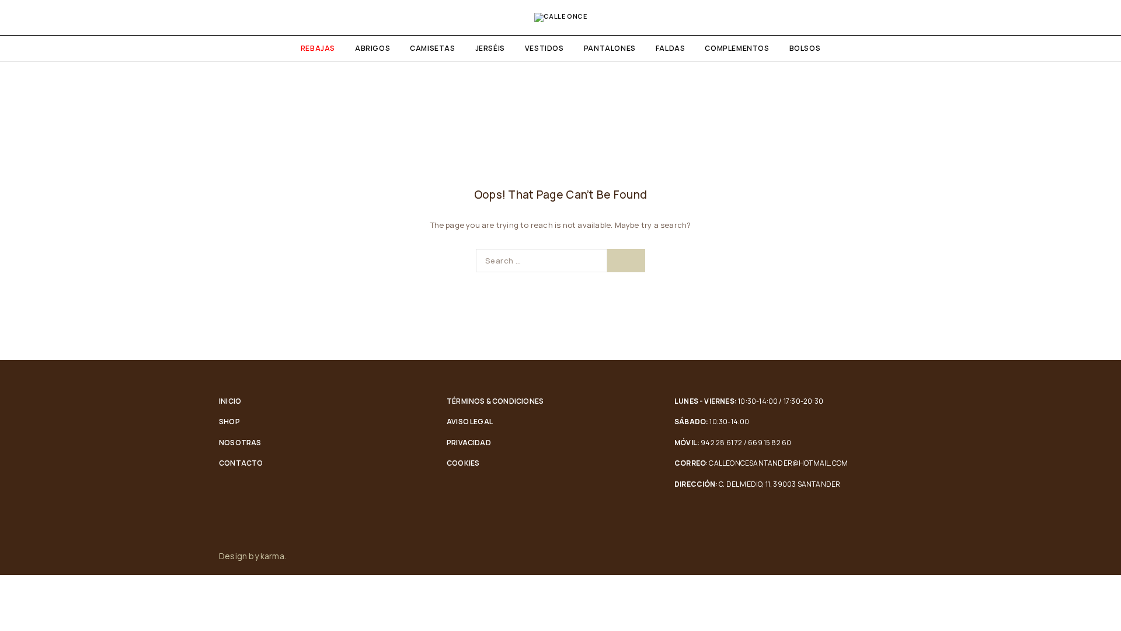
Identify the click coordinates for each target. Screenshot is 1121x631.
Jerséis (490, 48)
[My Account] (1059, 17)
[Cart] (1099, 18)
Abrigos (372, 48)
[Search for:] (541, 260)
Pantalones (610, 48)
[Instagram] (898, 556)
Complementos (737, 48)
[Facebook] (874, 556)
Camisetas (432, 48)
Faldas (670, 48)
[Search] (1079, 17)
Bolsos (805, 48)
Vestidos (544, 48)
